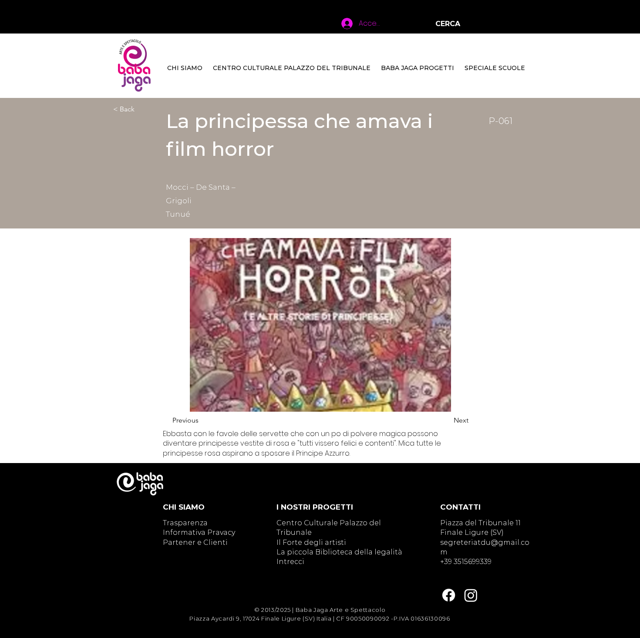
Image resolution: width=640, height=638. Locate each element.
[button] (292, 67)
